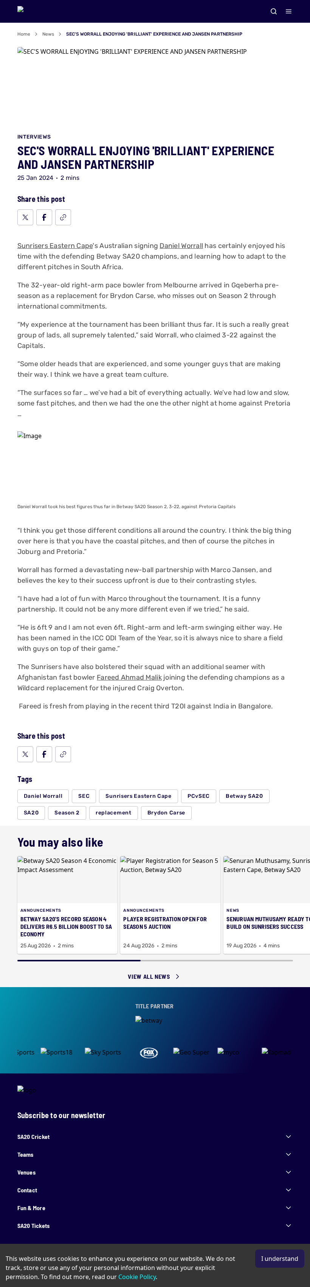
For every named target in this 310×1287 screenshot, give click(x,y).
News (48, 34)
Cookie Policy (137, 1277)
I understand (279, 1258)
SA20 (31, 813)
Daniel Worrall (181, 246)
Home (23, 34)
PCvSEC (199, 796)
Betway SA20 (244, 796)
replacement (114, 813)
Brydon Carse (166, 813)
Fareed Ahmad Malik (129, 677)
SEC (84, 796)
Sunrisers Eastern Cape (55, 246)
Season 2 (67, 813)
